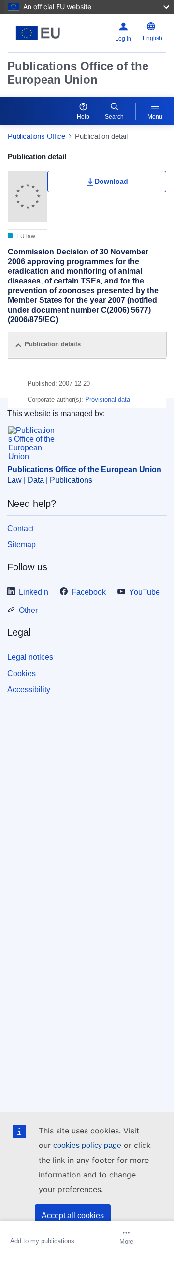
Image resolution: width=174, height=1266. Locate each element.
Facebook (89, 592)
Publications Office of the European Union (77, 73)
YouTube (144, 592)
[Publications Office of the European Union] (37, 33)
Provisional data (107, 399)
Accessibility (28, 689)
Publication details (53, 344)
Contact (20, 528)
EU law (25, 236)
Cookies (21, 674)
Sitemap (21, 544)
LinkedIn (33, 592)
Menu (154, 116)
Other (28, 610)
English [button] (152, 38)
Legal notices (30, 657)
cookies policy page (87, 1145)
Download (111, 181)
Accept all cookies (73, 1215)
